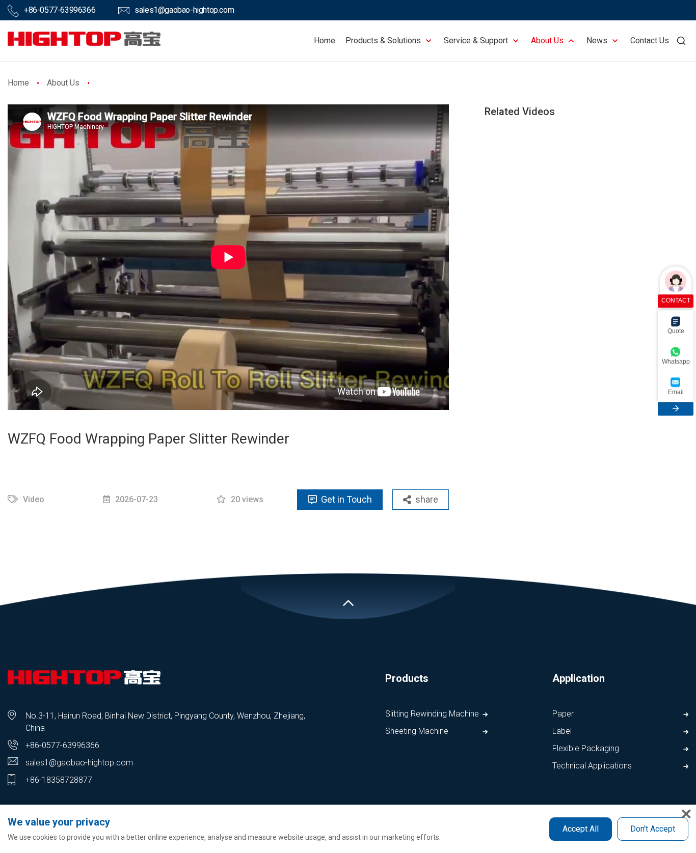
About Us (547, 40)
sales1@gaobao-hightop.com (184, 10)
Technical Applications (592, 766)
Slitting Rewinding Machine (432, 714)
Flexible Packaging (585, 748)
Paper (563, 714)
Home (324, 40)
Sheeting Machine (416, 731)
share (426, 499)
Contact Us (649, 40)
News (596, 40)
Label (562, 731)
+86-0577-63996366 (59, 10)
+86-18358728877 (58, 780)
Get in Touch (346, 499)
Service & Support (476, 40)
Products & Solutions (383, 40)
